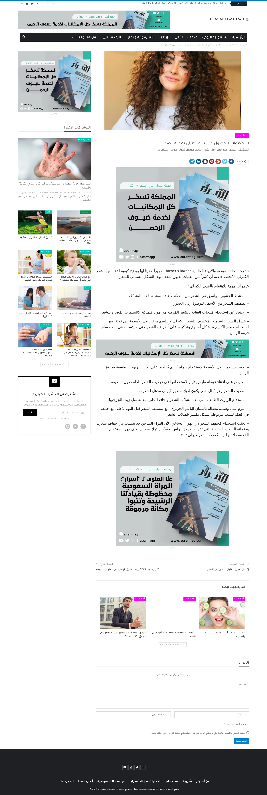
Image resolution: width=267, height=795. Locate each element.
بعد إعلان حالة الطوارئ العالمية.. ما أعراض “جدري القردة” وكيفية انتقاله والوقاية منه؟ (184, 3)
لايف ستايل (112, 37)
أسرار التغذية (46, 252)
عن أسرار (203, 781)
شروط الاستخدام (179, 781)
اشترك (30, 412)
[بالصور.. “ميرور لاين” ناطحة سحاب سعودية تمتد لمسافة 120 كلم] (74, 222)
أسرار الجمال (242, 135)
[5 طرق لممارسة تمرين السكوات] (35, 222)
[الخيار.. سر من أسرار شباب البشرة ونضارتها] (222, 613)
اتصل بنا (67, 781)
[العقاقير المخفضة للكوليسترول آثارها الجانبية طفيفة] (35, 335)
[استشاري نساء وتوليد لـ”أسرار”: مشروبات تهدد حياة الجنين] (35, 262)
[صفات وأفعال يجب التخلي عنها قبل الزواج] (35, 298)
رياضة (48, 212)
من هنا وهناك (85, 37)
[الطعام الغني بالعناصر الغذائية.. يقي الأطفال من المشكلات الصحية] (74, 335)
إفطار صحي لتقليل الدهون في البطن (228, 569)
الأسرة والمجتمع (141, 37)
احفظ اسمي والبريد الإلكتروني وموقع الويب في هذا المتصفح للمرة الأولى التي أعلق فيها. (198, 733)
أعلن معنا (85, 781)
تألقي (179, 37)
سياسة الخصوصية (111, 781)
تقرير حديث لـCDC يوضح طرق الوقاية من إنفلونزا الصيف (127, 569)
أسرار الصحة (83, 140)
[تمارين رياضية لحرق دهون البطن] (74, 298)
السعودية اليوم (216, 37)
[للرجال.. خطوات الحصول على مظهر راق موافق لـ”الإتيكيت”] (123, 613)
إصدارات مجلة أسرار (146, 781)
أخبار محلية (85, 212)
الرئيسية (239, 37)
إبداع (164, 37)
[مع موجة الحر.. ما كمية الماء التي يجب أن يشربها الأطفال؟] (74, 262)
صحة (193, 37)
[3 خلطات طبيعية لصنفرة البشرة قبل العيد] (172, 613)
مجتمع (48, 288)
